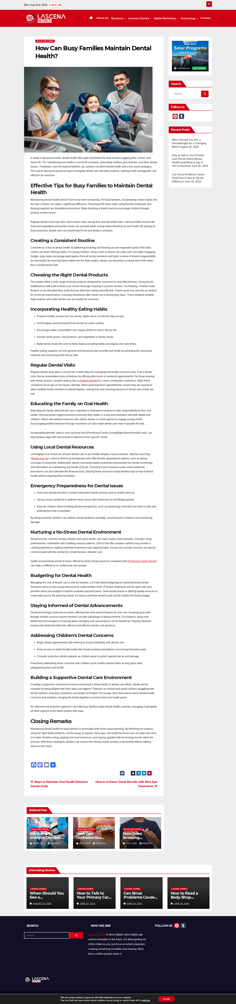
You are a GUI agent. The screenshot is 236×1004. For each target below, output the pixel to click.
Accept (166, 998)
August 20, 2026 (42, 903)
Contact (206, 18)
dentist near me (40, 458)
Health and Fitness (45, 41)
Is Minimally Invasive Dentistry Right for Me (46, 837)
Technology (188, 18)
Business (117, 18)
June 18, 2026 (134, 903)
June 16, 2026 (181, 903)
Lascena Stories (139, 18)
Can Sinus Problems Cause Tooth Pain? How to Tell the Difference (188, 178)
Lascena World (96, 934)
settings (146, 1000)
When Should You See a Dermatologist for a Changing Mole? (189, 143)
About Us (102, 18)
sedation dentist (88, 380)
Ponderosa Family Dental (142, 561)
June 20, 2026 (87, 903)
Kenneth (55, 843)
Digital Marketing (165, 18)
